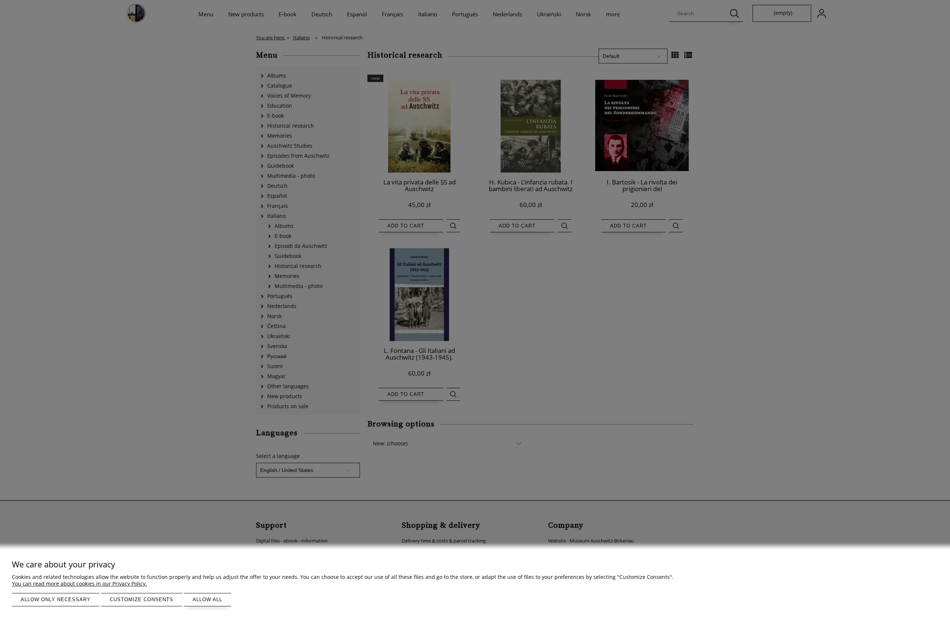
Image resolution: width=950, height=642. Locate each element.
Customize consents (141, 599)
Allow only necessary (56, 599)
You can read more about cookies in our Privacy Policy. (79, 583)
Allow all (207, 599)
